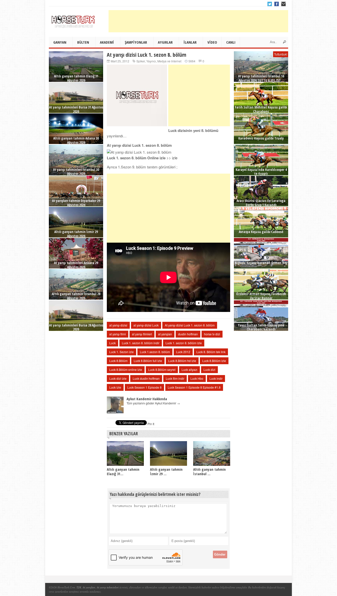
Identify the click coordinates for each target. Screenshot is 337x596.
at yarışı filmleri (142, 334)
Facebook (276, 4)
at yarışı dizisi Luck (146, 325)
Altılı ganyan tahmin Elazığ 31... (123, 471)
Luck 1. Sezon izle (121, 352)
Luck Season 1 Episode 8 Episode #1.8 (194, 387)
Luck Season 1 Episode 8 (144, 387)
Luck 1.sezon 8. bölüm (155, 352)
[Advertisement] (198, 21)
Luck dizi (209, 369)
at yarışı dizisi (118, 325)
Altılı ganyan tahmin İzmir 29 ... (166, 471)
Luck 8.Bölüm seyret (161, 369)
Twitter (269, 4)
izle (174, 157)
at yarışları (165, 334)
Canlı (230, 42)
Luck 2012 (183, 352)
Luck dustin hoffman (146, 378)
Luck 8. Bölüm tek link (210, 352)
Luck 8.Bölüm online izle (125, 369)
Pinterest (283, 4)
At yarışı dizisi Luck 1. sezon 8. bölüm (190, 325)
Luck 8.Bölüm (118, 361)
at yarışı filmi (117, 334)
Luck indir (216, 378)
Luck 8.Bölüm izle (214, 361)
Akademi (107, 42)
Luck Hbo (196, 378)
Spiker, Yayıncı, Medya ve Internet (158, 61)
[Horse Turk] (73, 20)
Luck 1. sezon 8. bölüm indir (140, 343)
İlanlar (190, 42)
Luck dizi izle (118, 378)
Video (212, 42)
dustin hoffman (188, 334)
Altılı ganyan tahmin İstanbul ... (209, 471)
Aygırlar (165, 42)
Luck (112, 343)
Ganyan (59, 42)
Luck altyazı (189, 369)
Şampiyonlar (136, 42)
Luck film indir (175, 378)
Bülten (83, 42)
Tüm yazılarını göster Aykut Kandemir (153, 403)
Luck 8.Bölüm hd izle (182, 361)
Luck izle (115, 387)
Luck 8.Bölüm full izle (148, 361)
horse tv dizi (212, 334)
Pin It (151, 424)
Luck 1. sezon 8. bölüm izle (184, 343)
